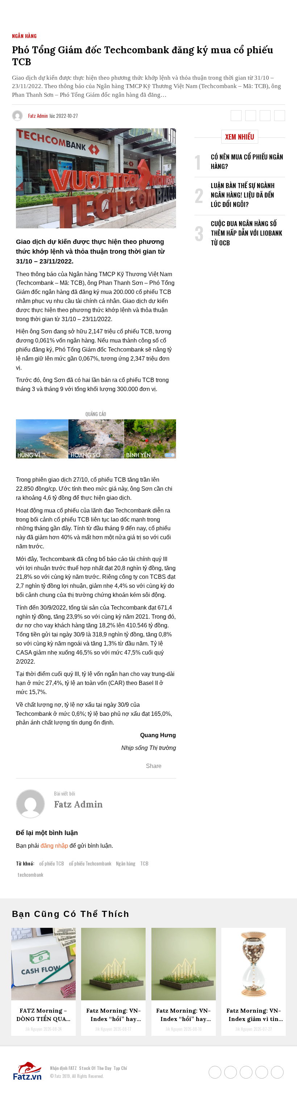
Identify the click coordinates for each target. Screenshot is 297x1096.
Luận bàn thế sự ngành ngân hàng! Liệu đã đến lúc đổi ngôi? (243, 195)
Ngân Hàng (24, 36)
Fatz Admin (38, 115)
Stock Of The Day (95, 1068)
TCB (144, 863)
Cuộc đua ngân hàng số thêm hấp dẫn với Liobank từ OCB (246, 233)
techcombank (30, 874)
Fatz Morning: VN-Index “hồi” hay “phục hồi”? (183, 1018)
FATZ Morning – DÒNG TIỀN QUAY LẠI (43, 1018)
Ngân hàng (125, 863)
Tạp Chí (120, 1068)
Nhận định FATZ (63, 1068)
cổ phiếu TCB (51, 863)
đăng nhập (54, 846)
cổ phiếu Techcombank (90, 863)
